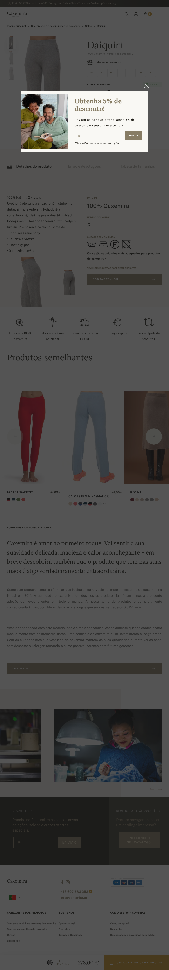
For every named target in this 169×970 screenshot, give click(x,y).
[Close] (145, 86)
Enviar (133, 135)
